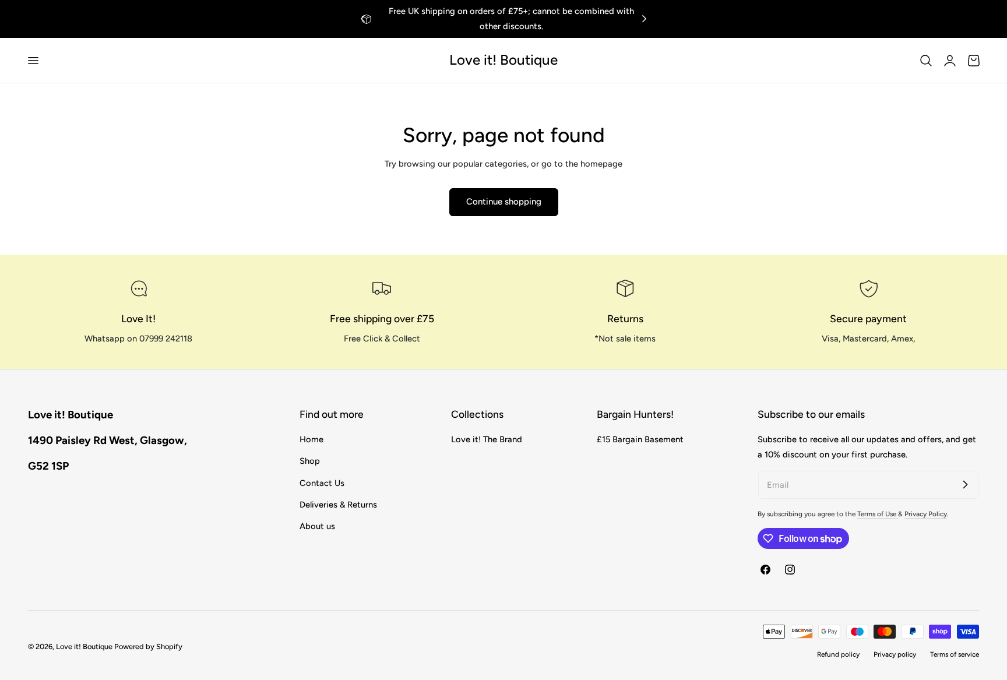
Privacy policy (895, 654)
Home (311, 439)
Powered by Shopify (148, 646)
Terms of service (954, 654)
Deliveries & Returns (338, 504)
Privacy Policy (925, 514)
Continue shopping (503, 201)
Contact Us (322, 483)
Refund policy (838, 654)
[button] (32, 60)
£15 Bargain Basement (640, 439)
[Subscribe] (965, 484)
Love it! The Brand (486, 439)
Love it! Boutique (84, 646)
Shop (310, 461)
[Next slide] (644, 18)
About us (317, 527)
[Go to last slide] (362, 18)
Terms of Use (877, 514)
